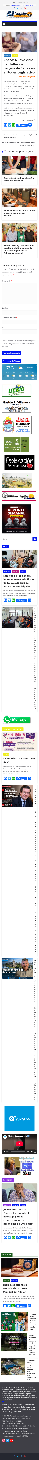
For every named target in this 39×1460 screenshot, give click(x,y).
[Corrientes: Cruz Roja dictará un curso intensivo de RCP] (19, 157)
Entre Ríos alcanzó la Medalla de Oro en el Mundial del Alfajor (15, 1288)
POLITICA (23, 571)
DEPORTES (6, 1280)
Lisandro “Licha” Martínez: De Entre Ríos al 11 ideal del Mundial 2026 (33, 1322)
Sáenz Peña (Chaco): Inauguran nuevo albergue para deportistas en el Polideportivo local (31, 1370)
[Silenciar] (32, 1152)
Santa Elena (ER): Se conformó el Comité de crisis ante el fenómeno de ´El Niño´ (35, 659)
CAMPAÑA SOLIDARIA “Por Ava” (19, 760)
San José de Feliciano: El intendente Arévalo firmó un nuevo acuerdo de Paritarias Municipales (18, 581)
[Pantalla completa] (35, 1152)
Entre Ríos (7, 571)
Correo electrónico (9, 318)
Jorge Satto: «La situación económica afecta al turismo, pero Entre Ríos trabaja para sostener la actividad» (35, 1030)
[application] (19, 1144)
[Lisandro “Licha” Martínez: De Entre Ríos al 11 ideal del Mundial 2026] (14, 1322)
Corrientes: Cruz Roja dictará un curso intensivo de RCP (19, 179)
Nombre (5, 308)
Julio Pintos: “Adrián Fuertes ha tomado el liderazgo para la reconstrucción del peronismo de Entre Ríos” (18, 1216)
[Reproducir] (4, 1152)
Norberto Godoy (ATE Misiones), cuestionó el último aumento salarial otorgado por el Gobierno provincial (19, 249)
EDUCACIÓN (7, 55)
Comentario (7, 281)
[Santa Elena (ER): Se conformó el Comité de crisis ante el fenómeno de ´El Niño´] (17, 659)
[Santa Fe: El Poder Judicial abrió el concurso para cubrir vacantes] (19, 190)
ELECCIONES (7, 1205)
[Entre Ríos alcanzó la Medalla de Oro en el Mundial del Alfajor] (19, 1260)
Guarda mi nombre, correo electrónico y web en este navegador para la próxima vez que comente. (19, 344)
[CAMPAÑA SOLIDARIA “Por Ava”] (19, 734)
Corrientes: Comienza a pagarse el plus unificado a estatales (20, 136)
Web (3, 327)
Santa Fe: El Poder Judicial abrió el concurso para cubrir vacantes (19, 213)
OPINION (15, 55)
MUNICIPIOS (15, 571)
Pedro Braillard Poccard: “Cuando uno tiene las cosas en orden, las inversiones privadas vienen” (35, 870)
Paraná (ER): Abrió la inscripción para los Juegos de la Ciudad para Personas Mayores (32, 1345)
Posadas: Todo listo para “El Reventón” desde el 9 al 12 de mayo (18, 144)
